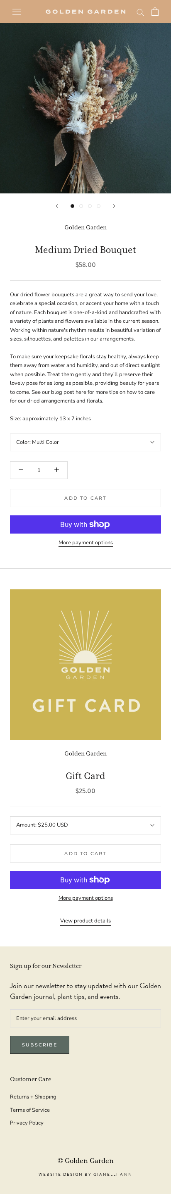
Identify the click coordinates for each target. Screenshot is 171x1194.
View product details (85, 921)
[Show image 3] (90, 206)
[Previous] (57, 206)
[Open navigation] (16, 12)
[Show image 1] (72, 206)
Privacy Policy (27, 1123)
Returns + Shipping (33, 1097)
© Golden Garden (86, 1161)
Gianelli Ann (112, 1174)
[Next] (114, 206)
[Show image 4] (98, 206)
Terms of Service (30, 1110)
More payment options (86, 542)
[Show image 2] (81, 206)
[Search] (140, 11)
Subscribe (39, 1045)
